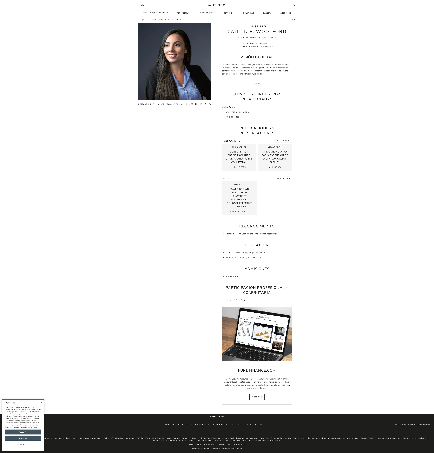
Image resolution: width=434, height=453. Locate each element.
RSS (261, 425)
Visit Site (257, 397)
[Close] (41, 402)
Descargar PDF (146, 104)
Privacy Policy (203, 425)
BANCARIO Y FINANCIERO (237, 112)
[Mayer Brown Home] (217, 5)
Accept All (23, 432)
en (293, 20)
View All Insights (283, 141)
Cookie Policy (32, 427)
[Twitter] (210, 104)
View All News (284, 178)
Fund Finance (232, 117)
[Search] (294, 5)
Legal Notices (185, 425)
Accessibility (238, 425)
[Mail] (201, 104)
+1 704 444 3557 (263, 43)
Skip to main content (11, 2)
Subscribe (170, 425)
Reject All (23, 438)
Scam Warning (174, 104)
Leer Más (257, 83)
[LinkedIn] (196, 104)
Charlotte (248, 43)
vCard (161, 104)
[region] (23, 425)
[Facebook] (205, 104)
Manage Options (23, 444)
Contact (251, 425)
